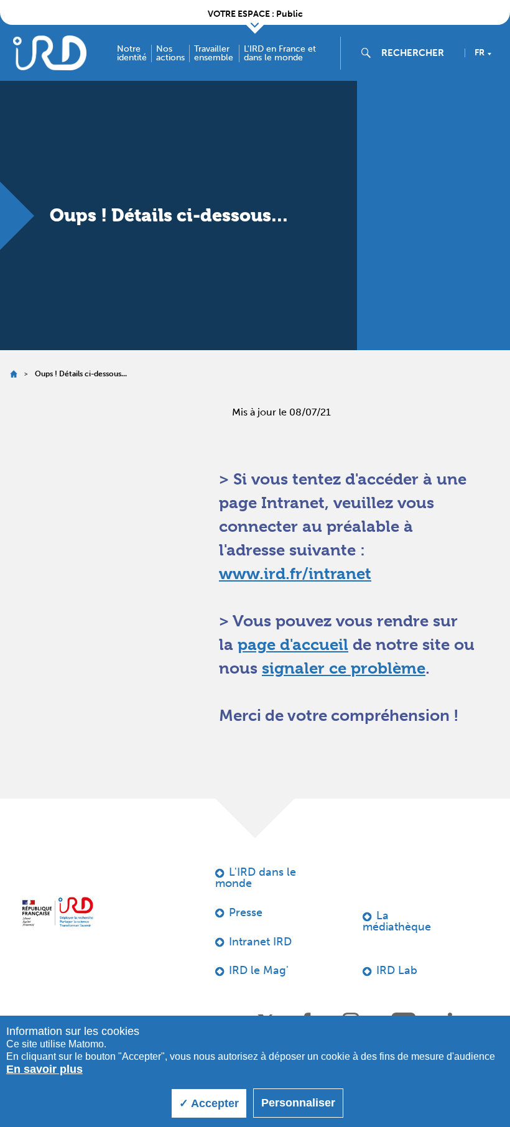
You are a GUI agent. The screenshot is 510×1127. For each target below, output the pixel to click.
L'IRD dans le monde (255, 877)
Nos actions (170, 53)
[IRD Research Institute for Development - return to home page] (57, 911)
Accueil (13, 374)
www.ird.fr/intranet (295, 573)
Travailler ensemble (213, 53)
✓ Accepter (209, 1103)
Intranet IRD (260, 941)
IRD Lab (396, 970)
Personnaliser (298, 1103)
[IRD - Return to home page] (49, 52)
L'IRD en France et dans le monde (280, 53)
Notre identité (132, 53)
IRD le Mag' (259, 970)
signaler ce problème (343, 668)
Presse (245, 912)
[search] (418, 52)
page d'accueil (293, 644)
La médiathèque (397, 921)
